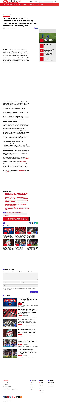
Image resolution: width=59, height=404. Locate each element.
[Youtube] (14, 397)
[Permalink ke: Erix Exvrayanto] (4, 28)
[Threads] (17, 397)
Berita (31, 384)
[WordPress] (10, 397)
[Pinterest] (8, 397)
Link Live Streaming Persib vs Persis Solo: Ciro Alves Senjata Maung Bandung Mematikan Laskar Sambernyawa (16, 204)
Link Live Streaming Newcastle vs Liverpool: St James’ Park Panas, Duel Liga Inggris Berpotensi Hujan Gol (8, 248)
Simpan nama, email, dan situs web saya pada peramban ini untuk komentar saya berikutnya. (20, 289)
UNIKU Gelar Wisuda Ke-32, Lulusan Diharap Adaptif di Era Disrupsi (49, 54)
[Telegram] (35, 223)
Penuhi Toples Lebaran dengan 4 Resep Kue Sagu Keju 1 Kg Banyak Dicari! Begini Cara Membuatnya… (49, 45)
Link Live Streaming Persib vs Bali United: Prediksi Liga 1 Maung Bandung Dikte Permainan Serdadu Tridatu (17, 208)
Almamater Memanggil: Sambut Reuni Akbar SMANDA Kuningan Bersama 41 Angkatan (49, 50)
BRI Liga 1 (9, 212)
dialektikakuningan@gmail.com (11, 389)
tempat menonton (41, 391)
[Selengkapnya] (16, 380)
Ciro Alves (15, 212)
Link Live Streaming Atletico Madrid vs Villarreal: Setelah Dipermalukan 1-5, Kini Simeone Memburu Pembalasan (19, 248)
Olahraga (4, 16)
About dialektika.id (51, 382)
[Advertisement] (31, 9)
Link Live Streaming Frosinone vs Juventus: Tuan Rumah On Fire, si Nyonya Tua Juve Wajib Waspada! (32, 236)
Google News (8, 171)
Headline (20, 212)
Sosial (31, 389)
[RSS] (21, 397)
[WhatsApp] (37, 223)
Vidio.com (6, 215)
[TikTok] (19, 397)
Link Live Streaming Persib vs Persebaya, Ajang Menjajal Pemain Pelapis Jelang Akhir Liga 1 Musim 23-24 (16, 195)
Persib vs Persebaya (17, 213)
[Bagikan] (37, 28)
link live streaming (8, 213)
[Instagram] (12, 397)
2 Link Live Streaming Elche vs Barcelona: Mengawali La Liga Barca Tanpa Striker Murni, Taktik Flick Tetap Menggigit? (32, 248)
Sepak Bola (32, 387)
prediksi (25, 213)
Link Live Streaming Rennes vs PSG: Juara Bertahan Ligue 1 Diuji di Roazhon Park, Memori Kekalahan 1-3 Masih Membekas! (8, 236)
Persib (8, 16)
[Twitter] (32, 223)
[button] (52, 2)
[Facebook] (30, 223)
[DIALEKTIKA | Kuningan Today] (12, 1)
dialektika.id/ (22, 170)
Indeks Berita (50, 384)
